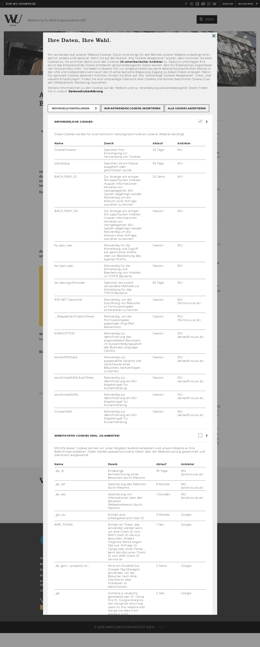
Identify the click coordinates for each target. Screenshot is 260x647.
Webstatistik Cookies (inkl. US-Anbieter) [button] (87, 435)
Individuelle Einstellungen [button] (70, 108)
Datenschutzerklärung (85, 91)
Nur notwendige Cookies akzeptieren (132, 108)
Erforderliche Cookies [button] (73, 121)
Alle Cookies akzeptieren (187, 108)
